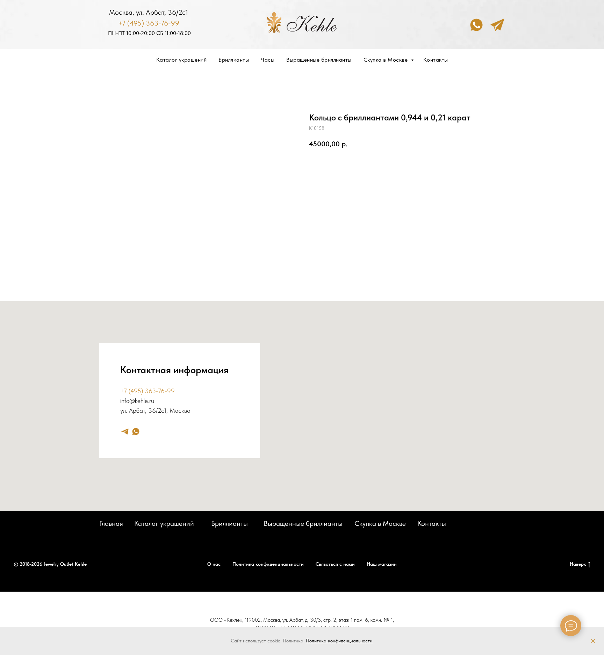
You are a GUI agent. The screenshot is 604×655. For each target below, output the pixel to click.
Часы (267, 59)
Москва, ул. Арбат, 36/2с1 (148, 12)
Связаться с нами (335, 564)
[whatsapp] (135, 431)
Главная (111, 523)
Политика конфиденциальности (339, 640)
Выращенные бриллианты (319, 59)
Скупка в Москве (386, 59)
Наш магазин (382, 564)
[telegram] (125, 431)
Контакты (435, 59)
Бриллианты (233, 59)
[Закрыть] (593, 641)
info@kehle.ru (137, 400)
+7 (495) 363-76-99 (148, 23)
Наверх (578, 564)
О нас (214, 564)
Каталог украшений (181, 59)
